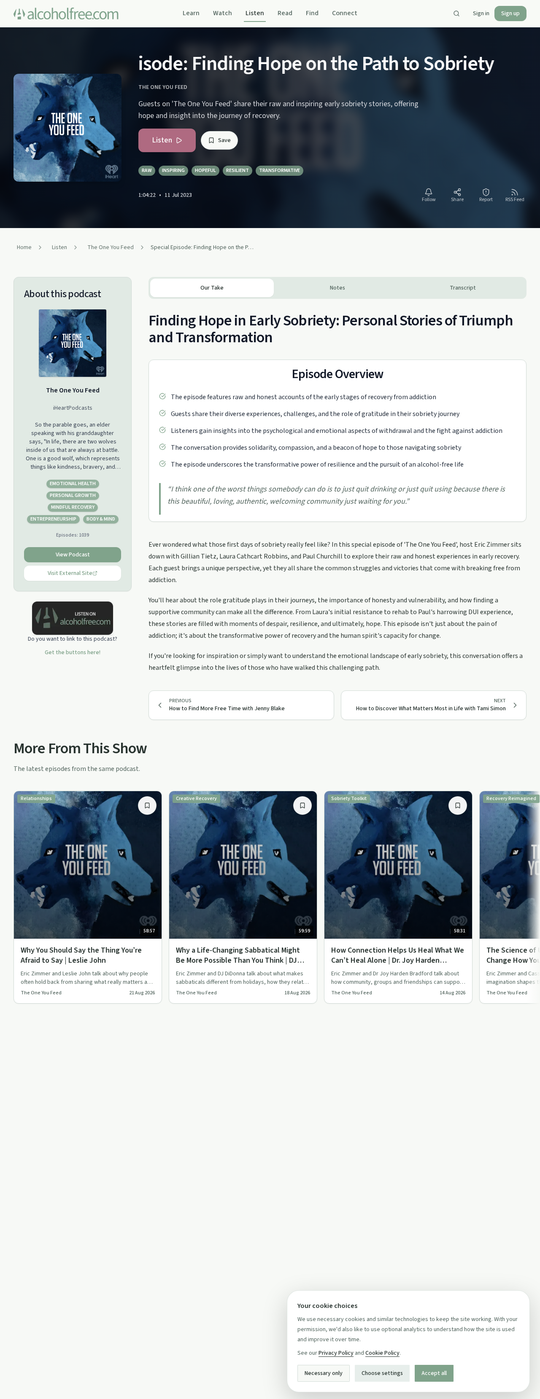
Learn (191, 13)
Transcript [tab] (463, 288)
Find (312, 13)
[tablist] (337, 288)
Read (285, 13)
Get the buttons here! (72, 652)
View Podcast (73, 554)
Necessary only (324, 1373)
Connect (344, 13)
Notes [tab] (337, 288)
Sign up (510, 13)
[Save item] (147, 805)
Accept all (434, 1373)
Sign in (481, 13)
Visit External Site (70, 573)
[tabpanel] (337, 486)
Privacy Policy (336, 1353)
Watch (222, 13)
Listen (255, 13)
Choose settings (382, 1373)
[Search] (456, 13)
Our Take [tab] (212, 288)
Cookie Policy (382, 1353)
